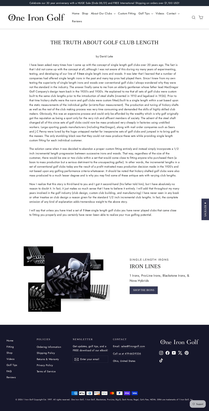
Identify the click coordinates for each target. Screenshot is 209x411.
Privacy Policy (45, 365)
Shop (85, 13)
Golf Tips (144, 13)
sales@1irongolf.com (133, 346)
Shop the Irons (143, 290)
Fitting (10, 347)
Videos (160, 13)
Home (75, 13)
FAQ (9, 371)
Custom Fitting (127, 13)
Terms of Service (46, 371)
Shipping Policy (46, 353)
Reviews (77, 21)
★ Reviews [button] (205, 209)
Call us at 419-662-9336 (127, 353)
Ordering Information (49, 347)
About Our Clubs (102, 13)
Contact (172, 13)
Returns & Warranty (48, 359)
